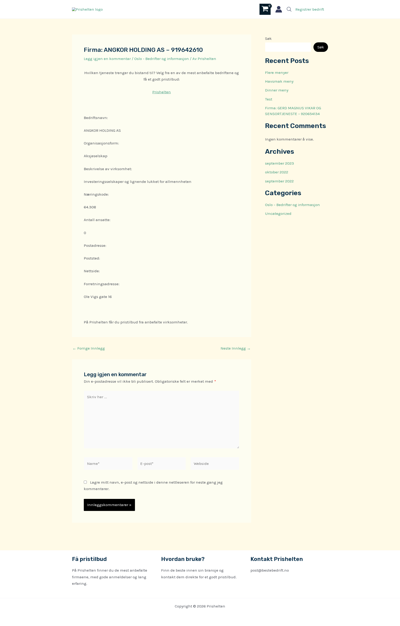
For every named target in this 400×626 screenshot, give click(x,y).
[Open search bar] (289, 9)
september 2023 (279, 163)
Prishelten (161, 92)
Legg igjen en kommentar (107, 58)
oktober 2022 (276, 172)
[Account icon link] (278, 9)
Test (268, 99)
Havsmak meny (279, 81)
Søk (268, 38)
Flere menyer (276, 72)
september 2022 (279, 181)
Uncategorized (278, 213)
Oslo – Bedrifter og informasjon (292, 204)
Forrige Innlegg (88, 348)
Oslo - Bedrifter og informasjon (161, 58)
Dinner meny (276, 90)
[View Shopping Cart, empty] (265, 9)
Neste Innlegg (236, 348)
